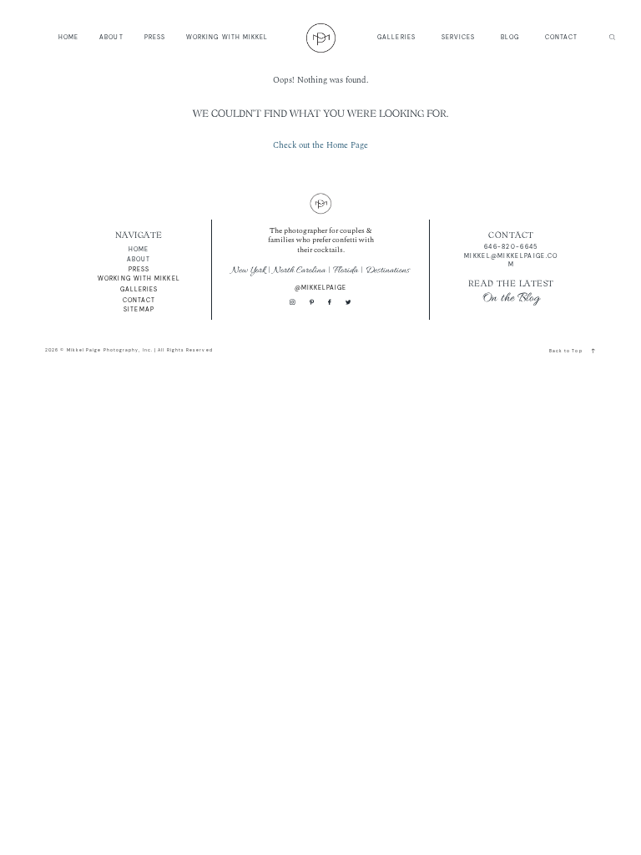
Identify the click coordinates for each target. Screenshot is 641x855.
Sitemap (139, 309)
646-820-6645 (511, 246)
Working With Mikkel (139, 278)
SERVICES (459, 37)
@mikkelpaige (321, 287)
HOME (68, 37)
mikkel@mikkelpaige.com (511, 260)
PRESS (154, 37)
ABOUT (111, 37)
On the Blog (511, 298)
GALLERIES (396, 37)
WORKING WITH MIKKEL (227, 37)
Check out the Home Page (320, 145)
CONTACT (561, 37)
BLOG (510, 37)
